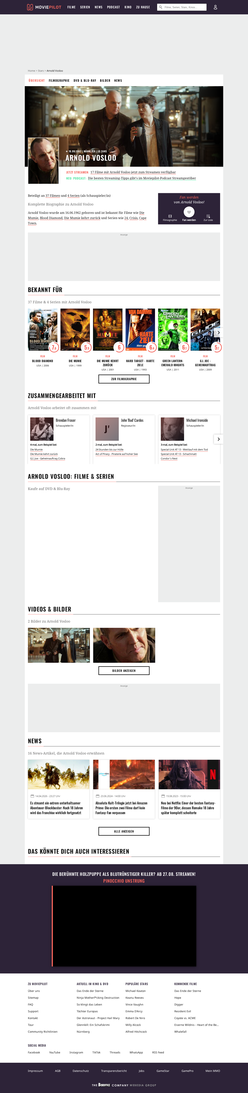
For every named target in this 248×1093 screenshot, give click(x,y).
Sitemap (33, 997)
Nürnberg (83, 1031)
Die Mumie (75, 361)
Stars (41, 70)
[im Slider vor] (218, 332)
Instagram (76, 1052)
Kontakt (33, 1018)
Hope (177, 997)
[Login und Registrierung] (215, 7)
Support (33, 1011)
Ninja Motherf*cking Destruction (98, 997)
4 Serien (73, 195)
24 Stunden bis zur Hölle (109, 449)
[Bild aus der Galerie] (59, 646)
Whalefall (180, 1031)
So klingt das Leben (89, 1004)
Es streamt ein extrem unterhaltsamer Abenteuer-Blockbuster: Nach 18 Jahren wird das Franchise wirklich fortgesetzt (56, 808)
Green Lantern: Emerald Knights (172, 363)
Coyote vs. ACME (185, 1018)
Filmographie (59, 80)
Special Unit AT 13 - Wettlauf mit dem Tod (184, 449)
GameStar (163, 1071)
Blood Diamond (51, 218)
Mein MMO (213, 1071)
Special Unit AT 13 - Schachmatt (179, 454)
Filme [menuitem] (71, 7)
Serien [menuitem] (85, 7)
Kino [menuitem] (128, 7)
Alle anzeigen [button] (124, 831)
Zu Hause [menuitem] (143, 7)
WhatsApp (136, 1052)
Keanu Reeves (135, 997)
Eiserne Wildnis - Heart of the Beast (197, 1025)
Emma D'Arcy (134, 1011)
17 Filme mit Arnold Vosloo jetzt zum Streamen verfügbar (133, 172)
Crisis (133, 218)
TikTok (96, 1052)
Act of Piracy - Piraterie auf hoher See (117, 454)
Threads (115, 1052)
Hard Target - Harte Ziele (140, 363)
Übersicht (37, 80)
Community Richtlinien (43, 1031)
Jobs (141, 1071)
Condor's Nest (169, 458)
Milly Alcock (133, 1025)
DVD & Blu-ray (85, 80)
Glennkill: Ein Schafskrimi (93, 1025)
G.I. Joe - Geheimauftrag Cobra (205, 363)
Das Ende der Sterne (90, 991)
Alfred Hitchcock (136, 1031)
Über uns (34, 991)
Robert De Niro (135, 1018)
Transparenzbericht (114, 1071)
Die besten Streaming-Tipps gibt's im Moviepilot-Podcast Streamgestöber (142, 178)
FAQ (30, 1004)
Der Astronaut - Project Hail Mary (98, 1018)
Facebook (34, 1052)
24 (126, 218)
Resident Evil (182, 1011)
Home (31, 70)
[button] (170, 217)
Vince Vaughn (134, 1004)
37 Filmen (53, 195)
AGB (57, 1071)
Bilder (105, 80)
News (118, 80)
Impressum (35, 1071)
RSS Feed (158, 1052)
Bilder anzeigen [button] (124, 670)
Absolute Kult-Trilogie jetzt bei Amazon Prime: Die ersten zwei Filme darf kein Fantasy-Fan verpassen (121, 808)
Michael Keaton (136, 991)
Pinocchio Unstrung (124, 881)
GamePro (187, 1071)
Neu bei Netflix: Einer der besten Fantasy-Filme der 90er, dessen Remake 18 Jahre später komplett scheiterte (188, 808)
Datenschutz (81, 1071)
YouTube (54, 1052)
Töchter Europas (87, 1011)
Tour (31, 1025)
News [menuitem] (98, 7)
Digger (178, 1004)
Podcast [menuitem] (113, 7)
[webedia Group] (124, 1085)
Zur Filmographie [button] (124, 379)
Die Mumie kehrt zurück (82, 218)
